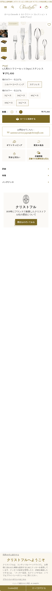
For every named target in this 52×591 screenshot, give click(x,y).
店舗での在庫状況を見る (39, 159)
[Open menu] (5, 7)
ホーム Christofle (11, 14)
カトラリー (26, 14)
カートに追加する (28, 119)
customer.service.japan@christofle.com (26, 132)
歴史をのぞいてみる (26, 222)
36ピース (22, 102)
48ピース (35, 95)
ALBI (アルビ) (26, 17)
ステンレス (35, 84)
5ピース (8, 95)
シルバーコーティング (14, 84)
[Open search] (13, 7)
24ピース (21, 95)
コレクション (39, 14)
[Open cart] (46, 7)
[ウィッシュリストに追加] (49, 24)
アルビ (5, 66)
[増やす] (20, 112)
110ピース (9, 102)
